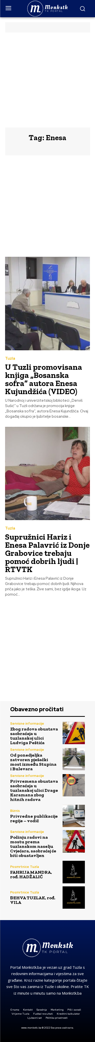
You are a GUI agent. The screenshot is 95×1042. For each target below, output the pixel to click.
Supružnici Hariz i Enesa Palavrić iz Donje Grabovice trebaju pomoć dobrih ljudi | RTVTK (47, 553)
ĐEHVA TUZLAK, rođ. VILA (32, 900)
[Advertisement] (47, 79)
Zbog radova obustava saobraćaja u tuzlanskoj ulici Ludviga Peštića (34, 735)
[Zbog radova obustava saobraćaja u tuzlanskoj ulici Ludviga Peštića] (74, 733)
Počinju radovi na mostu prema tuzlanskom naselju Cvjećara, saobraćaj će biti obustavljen (33, 846)
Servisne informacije (27, 723)
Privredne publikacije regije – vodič (34, 818)
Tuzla (10, 358)
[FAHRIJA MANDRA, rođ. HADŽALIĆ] (74, 872)
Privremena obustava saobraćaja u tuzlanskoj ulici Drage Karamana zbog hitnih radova (34, 790)
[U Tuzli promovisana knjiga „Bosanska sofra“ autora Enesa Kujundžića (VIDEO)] (47, 303)
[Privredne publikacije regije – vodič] (74, 816)
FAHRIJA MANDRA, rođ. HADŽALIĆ (31, 874)
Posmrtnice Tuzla (24, 866)
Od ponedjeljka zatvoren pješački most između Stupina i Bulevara (33, 762)
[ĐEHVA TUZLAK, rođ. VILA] (74, 897)
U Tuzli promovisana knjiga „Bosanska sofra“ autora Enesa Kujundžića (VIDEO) (43, 379)
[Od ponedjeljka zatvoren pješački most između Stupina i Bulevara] (74, 759)
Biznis (15, 810)
